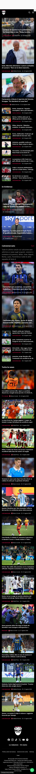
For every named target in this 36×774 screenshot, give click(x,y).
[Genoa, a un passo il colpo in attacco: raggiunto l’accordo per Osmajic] (18, 702)
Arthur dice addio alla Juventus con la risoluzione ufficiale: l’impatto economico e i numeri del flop (18, 568)
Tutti (32, 246)
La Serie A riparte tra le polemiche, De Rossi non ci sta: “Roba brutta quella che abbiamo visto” (17, 32)
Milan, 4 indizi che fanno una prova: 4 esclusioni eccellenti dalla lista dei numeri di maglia (17, 450)
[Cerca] (29, 12)
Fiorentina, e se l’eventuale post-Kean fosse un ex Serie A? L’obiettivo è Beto (23, 152)
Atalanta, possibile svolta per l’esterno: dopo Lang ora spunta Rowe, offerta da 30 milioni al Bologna (22, 145)
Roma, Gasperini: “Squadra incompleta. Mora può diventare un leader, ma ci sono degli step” (23, 110)
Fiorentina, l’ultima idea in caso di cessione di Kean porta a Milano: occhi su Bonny (17, 656)
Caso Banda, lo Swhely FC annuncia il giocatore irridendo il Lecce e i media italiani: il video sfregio (17, 539)
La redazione (13, 745)
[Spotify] (27, 740)
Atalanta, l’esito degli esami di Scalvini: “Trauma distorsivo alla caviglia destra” (17, 685)
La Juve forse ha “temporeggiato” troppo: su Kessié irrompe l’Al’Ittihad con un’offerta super (17, 421)
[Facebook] (9, 740)
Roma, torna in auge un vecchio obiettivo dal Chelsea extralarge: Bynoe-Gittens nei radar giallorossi (16, 598)
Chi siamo (23, 745)
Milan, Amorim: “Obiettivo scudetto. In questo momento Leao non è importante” (22, 127)
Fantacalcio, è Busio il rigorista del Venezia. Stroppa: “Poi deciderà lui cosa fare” (18, 100)
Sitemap (31, 752)
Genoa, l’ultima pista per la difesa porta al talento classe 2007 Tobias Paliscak (22, 118)
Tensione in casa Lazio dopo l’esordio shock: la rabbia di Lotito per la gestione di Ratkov (17, 480)
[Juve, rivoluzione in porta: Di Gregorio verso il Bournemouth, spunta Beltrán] (6, 342)
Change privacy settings (7, 772)
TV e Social (5, 396)
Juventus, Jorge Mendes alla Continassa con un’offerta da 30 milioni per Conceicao (22, 358)
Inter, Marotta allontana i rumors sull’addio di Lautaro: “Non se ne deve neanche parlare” (18, 68)
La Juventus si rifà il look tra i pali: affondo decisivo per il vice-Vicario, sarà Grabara (23, 161)
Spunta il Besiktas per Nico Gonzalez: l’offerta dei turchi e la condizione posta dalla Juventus (17, 509)
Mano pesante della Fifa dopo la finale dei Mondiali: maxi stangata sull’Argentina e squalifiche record (16, 627)
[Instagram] (12, 740)
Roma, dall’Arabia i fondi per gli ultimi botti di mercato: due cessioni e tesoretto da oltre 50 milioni (22, 136)
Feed (18, 755)
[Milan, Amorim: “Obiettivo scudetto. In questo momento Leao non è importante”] (6, 127)
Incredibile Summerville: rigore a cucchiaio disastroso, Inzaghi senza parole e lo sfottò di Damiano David (17, 392)
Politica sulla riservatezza (9, 752)
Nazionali (5, 630)
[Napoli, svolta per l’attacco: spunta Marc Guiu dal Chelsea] (6, 333)
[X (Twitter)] (20, 740)
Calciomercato (6, 71)
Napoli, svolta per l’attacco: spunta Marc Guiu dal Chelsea (22, 332)
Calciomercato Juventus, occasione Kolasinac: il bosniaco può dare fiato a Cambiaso (17, 289)
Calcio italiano (7, 35)
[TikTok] (16, 740)
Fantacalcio (5, 104)
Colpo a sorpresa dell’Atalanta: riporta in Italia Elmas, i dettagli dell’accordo (22, 169)
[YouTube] (23, 740)
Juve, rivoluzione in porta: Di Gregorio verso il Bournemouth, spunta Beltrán (22, 341)
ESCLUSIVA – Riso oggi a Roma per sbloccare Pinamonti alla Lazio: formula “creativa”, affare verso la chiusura (23, 350)
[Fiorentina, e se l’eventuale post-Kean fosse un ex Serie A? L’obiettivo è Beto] (6, 153)
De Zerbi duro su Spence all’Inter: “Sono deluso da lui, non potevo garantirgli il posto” (23, 178)
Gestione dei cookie (22, 752)
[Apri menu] (33, 12)
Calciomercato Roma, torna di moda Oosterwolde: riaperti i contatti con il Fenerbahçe (18, 322)
